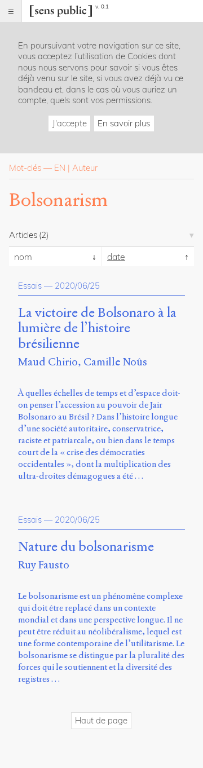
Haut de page (101, 720)
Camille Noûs (115, 361)
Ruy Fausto (43, 564)
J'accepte (69, 123)
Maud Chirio (48, 361)
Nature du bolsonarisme (86, 547)
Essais (30, 285)
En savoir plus (124, 123)
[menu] (11, 11)
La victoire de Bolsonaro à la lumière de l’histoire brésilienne (97, 328)
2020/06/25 (77, 285)
